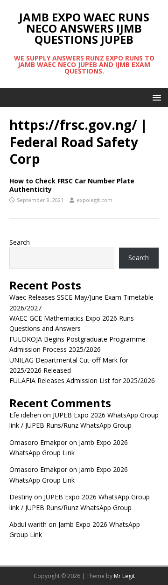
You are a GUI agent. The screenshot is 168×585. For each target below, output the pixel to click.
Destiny (20, 496)
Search (19, 242)
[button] (155, 97)
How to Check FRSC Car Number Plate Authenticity (71, 185)
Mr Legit (124, 576)
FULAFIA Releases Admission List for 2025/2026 (82, 380)
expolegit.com (94, 199)
